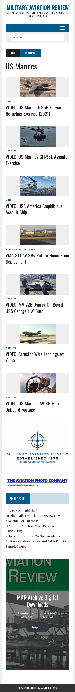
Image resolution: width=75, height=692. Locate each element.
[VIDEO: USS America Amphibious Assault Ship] (38, 193)
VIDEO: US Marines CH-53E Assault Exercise (36, 159)
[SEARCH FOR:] (37, 36)
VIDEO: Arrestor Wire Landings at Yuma (35, 357)
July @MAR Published (21, 510)
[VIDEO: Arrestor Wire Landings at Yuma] (38, 341)
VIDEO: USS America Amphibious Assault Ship (34, 209)
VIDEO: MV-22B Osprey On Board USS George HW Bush (34, 307)
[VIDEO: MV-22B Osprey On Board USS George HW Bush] (38, 292)
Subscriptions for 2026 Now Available (33, 536)
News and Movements (20, 249)
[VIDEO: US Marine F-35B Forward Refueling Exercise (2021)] (38, 94)
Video (9, 101)
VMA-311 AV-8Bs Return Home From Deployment (37, 258)
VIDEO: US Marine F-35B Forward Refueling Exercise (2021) (35, 110)
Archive (11, 150)
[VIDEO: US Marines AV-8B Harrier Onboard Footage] (38, 390)
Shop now (37, 627)
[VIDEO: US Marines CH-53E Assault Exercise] (38, 144)
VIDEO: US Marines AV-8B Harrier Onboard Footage (35, 406)
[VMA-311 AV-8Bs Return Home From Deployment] (38, 242)
